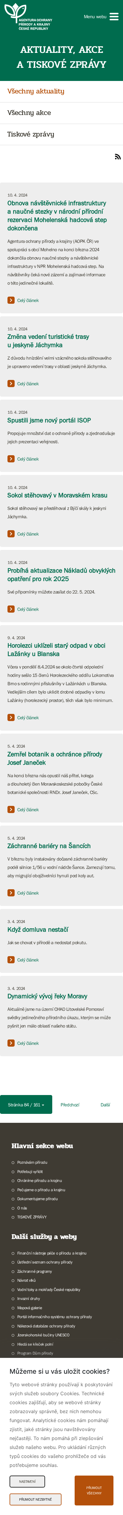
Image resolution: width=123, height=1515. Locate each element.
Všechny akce (29, 113)
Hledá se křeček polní (35, 1344)
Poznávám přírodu (32, 1162)
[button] (101, 16)
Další (105, 1104)
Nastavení (27, 1481)
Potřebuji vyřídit (30, 1171)
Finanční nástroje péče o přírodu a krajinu (52, 1253)
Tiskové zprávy (30, 134)
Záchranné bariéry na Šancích (49, 845)
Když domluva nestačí (37, 929)
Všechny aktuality (35, 91)
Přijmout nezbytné (35, 1499)
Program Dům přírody (35, 1353)
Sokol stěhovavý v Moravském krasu (57, 495)
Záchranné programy (34, 1271)
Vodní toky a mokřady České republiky (48, 1289)
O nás (22, 1208)
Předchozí (70, 1104)
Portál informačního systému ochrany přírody (54, 1316)
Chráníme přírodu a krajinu (39, 1180)
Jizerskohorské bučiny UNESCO (43, 1334)
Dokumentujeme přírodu (37, 1198)
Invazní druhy (28, 1298)
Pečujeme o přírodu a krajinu (41, 1189)
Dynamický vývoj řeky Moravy (47, 996)
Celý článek (28, 300)
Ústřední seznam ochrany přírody (44, 1262)
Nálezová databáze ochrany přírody (46, 1326)
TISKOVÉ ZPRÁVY (31, 1217)
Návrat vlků (26, 1280)
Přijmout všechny (94, 1490)
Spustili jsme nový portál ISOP (49, 420)
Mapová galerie (29, 1307)
